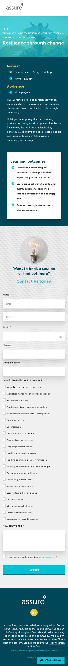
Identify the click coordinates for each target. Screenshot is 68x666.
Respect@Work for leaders (19, 446)
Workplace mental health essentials (24, 387)
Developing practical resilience (22, 473)
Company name (13, 362)
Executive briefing (16, 420)
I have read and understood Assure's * (32, 557)
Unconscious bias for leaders (20, 433)
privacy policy (48, 557)
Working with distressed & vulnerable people (28, 466)
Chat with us (52, 660)
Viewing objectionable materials (22, 519)
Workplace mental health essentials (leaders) (28, 394)
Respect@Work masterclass (20, 440)
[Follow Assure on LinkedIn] (34, 613)
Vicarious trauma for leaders (20, 506)
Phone (6, 345)
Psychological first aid (17, 400)
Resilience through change (20, 486)
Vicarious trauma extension (20, 512)
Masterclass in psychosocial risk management (28, 413)
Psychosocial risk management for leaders (27, 407)
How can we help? (13, 525)
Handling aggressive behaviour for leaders (27, 460)
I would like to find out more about (22, 380)
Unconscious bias (15, 427)
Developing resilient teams (19, 479)
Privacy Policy (33, 657)
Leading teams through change (22, 493)
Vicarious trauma (15, 499)
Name (7, 294)
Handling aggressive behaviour (21, 453)
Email (7, 327)
